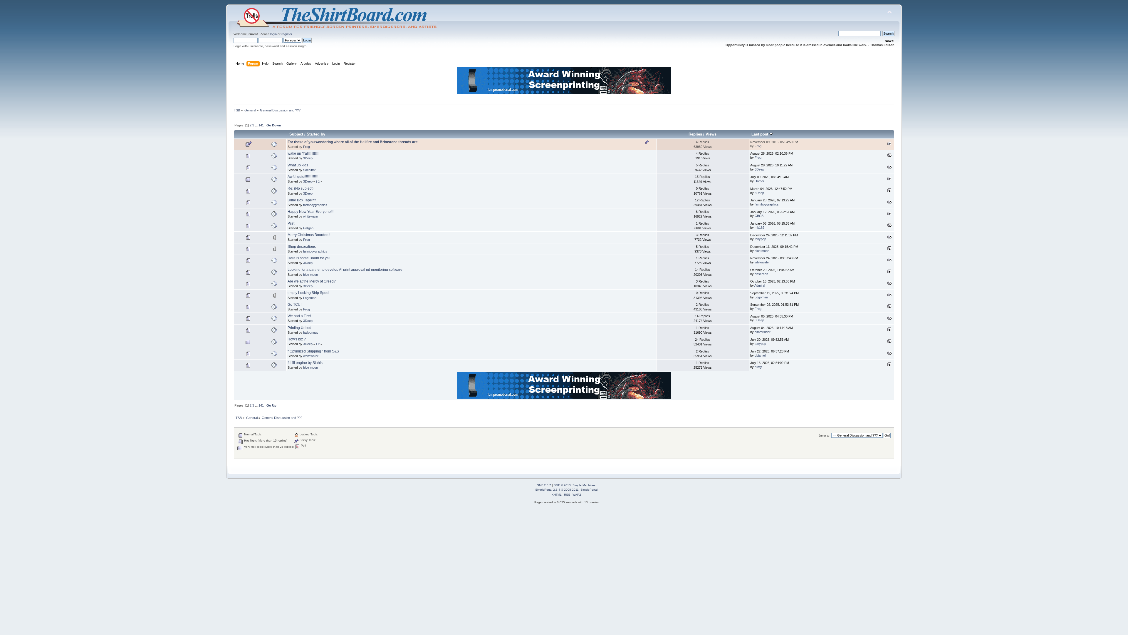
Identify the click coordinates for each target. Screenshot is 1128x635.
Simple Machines (584, 485)
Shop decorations (302, 247)
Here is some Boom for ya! (309, 258)
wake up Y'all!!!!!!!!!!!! (303, 153)
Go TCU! (294, 305)
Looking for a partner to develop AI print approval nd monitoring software (345, 270)
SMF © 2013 (562, 485)
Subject (296, 134)
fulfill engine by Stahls (305, 363)
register (286, 34)
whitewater (310, 216)
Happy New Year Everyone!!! (310, 212)
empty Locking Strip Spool (308, 293)
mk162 (759, 227)
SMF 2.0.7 (544, 485)
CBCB (759, 216)
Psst (291, 223)
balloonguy (310, 332)
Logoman (309, 298)
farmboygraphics (315, 205)
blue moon (762, 251)
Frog (306, 146)
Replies (695, 134)
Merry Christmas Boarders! (309, 235)
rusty (758, 367)
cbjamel (760, 355)
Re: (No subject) (300, 188)
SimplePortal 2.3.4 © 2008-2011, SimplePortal (566, 489)
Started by (316, 134)
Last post (760, 134)
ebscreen (761, 274)
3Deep (308, 158)
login (273, 34)
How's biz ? (297, 339)
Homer (759, 181)
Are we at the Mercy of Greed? (312, 281)
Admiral (759, 285)
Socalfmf (309, 170)
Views (711, 134)
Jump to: (824, 435)
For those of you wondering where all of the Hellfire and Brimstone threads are (353, 142)
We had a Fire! (299, 316)
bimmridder (763, 332)
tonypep (760, 239)
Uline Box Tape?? (302, 200)
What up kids (298, 165)
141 (261, 125)
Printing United (299, 328)
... (256, 125)
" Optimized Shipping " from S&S (313, 351)
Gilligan (308, 228)
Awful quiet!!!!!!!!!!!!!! (303, 177)
